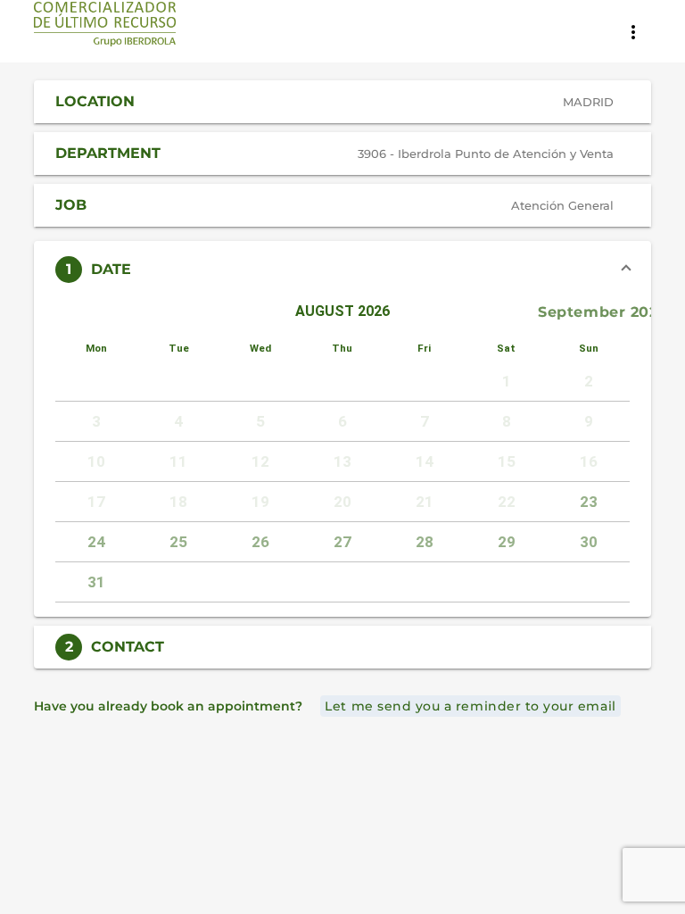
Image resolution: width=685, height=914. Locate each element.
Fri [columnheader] (424, 348)
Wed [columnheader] (260, 348)
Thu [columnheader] (342, 348)
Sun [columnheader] (588, 348)
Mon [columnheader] (96, 348)
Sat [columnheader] (506, 348)
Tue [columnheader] (179, 348)
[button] (342, 101)
